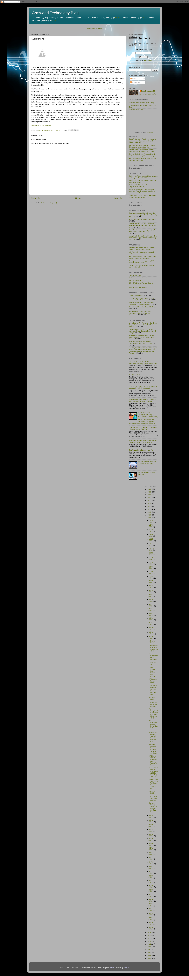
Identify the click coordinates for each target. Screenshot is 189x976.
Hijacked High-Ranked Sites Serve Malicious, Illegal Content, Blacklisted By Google (143, 331)
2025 (149, 492)
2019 (149, 509)
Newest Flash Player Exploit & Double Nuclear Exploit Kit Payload (142, 299)
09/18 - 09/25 (151, 586)
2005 (149, 955)
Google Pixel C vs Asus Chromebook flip (153, 648)
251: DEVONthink (135, 280)
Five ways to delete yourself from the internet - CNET (153, 737)
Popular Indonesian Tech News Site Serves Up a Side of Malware (141, 303)
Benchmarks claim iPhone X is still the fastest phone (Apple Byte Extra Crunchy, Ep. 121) (143, 214)
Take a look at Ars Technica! (41, 126)
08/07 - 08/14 (151, 614)
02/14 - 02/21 (151, 900)
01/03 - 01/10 (151, 928)
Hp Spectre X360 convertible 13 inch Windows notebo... (153, 795)
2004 (149, 958)
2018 (149, 512)
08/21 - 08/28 (151, 605)
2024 (149, 495)
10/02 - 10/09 (151, 577)
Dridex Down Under (136, 295)
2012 (149, 941)
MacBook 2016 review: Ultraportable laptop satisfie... (153, 701)
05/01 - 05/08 (151, 849)
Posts (134, 78)
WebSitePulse (150, 132)
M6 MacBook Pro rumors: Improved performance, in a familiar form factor (142, 253)
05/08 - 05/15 (151, 844)
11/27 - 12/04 (151, 540)
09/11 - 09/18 (151, 591)
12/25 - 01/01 (151, 521)
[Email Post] (65, 130)
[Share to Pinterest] (78, 130)
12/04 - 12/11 (151, 535)
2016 (149, 518)
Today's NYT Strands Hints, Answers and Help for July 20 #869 (143, 185)
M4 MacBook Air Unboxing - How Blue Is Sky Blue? (147, 462)
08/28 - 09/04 (151, 600)
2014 (149, 935)
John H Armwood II (148, 91)
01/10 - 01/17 (151, 923)
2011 (149, 944)
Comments (136, 82)
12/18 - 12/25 (151, 526)
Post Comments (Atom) (49, 203)
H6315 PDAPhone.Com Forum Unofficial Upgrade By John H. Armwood (143, 387)
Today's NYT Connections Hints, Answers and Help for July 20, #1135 (143, 177)
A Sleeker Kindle (152, 642)
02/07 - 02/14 (151, 904)
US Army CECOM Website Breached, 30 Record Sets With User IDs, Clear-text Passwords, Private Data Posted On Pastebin (143, 350)
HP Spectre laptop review (153, 680)
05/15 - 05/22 (151, 839)
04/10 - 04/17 (151, 863)
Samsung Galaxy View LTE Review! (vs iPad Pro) (153, 807)
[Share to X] (73, 130)
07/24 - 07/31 (151, 623)
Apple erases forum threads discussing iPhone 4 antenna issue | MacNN (142, 400)
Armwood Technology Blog (55, 13)
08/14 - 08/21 (151, 609)
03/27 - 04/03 (151, 872)
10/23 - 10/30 (151, 563)
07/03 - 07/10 (151, 633)
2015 (149, 932)
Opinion (118, 18)
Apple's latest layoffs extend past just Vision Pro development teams (141, 248)
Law (54, 20)
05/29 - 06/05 (151, 830)
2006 (149, 953)
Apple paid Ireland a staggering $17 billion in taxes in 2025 (141, 261)
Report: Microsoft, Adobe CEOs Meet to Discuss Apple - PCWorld (143, 428)
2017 (149, 515)
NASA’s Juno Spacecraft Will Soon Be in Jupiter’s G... (153, 784)
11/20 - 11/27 (151, 544)
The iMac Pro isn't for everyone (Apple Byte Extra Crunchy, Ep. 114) (142, 230)
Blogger (126, 968)
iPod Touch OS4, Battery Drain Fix (141, 450)
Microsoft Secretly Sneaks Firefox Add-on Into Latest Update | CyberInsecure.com (143, 362)
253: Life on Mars (135, 275)
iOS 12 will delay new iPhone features (142, 219)
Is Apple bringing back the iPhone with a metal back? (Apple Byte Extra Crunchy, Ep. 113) (143, 237)
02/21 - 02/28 (151, 895)
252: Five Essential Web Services (140, 278)
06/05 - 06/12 (151, 825)
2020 (149, 506)
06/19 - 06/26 (151, 816)
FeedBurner (148, 60)
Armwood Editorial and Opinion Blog (141, 102)
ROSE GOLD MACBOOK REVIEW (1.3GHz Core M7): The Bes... (153, 772)
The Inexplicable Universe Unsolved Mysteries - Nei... (153, 713)
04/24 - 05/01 (151, 853)
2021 (149, 503)
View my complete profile (147, 94)
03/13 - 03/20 (151, 881)
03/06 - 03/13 (151, 886)
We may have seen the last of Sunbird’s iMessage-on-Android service (142, 146)
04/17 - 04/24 (151, 858)
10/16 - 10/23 (151, 568)
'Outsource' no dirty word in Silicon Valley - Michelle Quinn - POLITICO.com (143, 441)
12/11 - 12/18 (151, 530)
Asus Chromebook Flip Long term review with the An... (153, 659)
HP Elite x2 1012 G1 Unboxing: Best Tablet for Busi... (153, 760)
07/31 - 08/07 (151, 619)
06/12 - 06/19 (151, 821)
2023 (149, 498)
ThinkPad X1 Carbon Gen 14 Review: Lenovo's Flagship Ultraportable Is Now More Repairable (142, 191)
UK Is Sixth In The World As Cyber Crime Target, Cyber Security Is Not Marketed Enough (143, 324)
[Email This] (69, 130)
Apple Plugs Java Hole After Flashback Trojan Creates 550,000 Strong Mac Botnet (142, 337)
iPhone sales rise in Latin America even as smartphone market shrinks (142, 257)
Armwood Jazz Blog (136, 109)
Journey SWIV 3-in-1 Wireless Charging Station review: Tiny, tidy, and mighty (142, 155)
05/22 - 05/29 (151, 835)
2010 (149, 947)
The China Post (134, 375)
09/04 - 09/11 (151, 595)
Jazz (144, 18)
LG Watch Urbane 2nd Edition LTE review (152, 672)
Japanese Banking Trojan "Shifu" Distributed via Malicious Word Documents (140, 313)
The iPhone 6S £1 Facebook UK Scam (142, 307)
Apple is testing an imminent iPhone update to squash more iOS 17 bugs (141, 150)
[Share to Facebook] (75, 130)
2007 (149, 950)
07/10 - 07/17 (151, 628)
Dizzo (112, 968)
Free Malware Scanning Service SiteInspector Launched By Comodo (141, 342)
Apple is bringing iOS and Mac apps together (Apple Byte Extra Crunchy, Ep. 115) (143, 225)
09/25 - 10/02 (151, 581)
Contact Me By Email (94, 28)
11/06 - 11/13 (151, 554)
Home (78, 198)
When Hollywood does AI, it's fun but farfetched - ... (153, 725)
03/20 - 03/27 (151, 877)
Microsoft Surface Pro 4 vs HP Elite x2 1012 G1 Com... (153, 748)
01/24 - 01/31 (151, 914)
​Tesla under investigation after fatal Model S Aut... (153, 690)
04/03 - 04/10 (151, 867)
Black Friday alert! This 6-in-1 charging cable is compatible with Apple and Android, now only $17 (142, 140)
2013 (149, 938)
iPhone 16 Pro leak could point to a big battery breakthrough (142, 159)
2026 (149, 489)
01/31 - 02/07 (151, 909)
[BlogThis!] (71, 130)
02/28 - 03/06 (151, 891)
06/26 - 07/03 (151, 637)
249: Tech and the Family (138, 287)
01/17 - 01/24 (151, 918)
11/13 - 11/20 (151, 549)
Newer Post (36, 198)
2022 (149, 500)
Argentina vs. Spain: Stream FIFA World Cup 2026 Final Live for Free (142, 196)
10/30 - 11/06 (151, 558)
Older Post (119, 198)
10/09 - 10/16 (151, 572)
